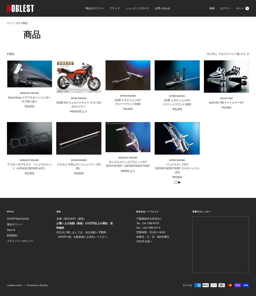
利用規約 (12, 235)
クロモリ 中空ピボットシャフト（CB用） (78, 166)
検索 (212, 8)
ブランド (115, 8)
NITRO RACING (79, 98)
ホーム (10, 23)
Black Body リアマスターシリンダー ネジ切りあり (29, 99)
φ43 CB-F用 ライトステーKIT (226, 102)
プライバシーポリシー (20, 241)
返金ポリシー (15, 224)
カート (242, 8)
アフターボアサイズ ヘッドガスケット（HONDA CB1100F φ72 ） (29, 166)
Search (11, 229)
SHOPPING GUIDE (18, 218)
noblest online (29, 93)
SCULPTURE (226, 98)
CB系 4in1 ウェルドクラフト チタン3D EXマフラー (78, 104)
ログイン (225, 8)
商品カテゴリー (95, 8)
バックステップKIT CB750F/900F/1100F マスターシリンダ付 (177, 168)
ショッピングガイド (137, 8)
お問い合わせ (162, 8)
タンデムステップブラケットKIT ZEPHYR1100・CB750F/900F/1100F (128, 164)
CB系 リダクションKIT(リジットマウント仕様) (177, 102)
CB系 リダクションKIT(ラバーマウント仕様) (128, 102)
